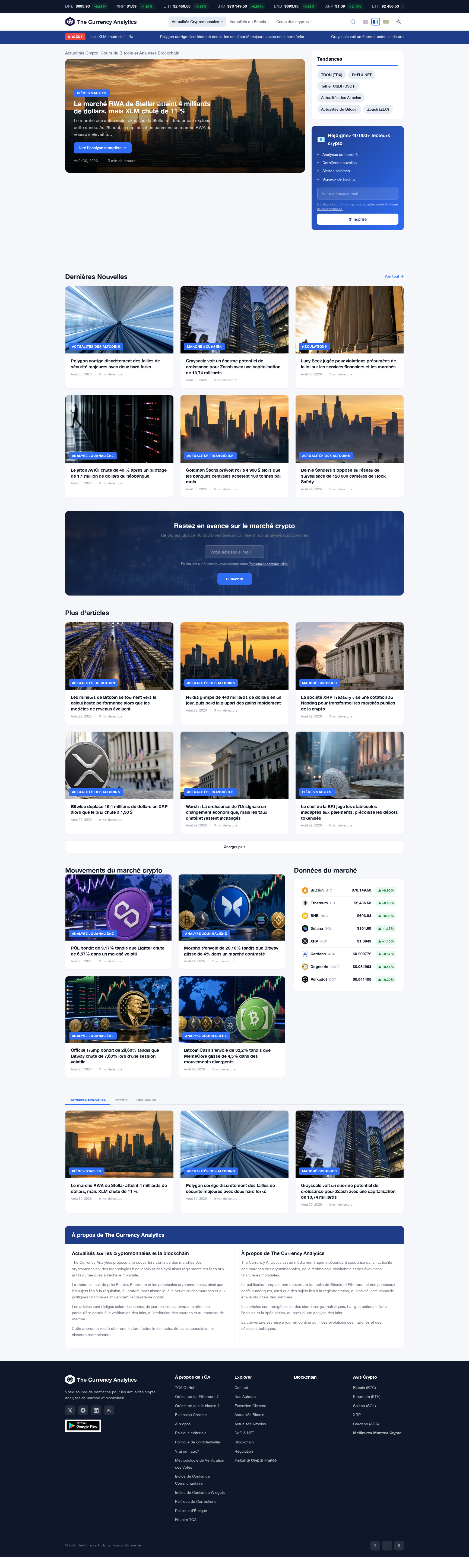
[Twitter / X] (70, 1410)
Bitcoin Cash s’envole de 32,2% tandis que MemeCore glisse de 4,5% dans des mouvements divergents (227, 1055)
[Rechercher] (353, 22)
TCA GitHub (185, 1387)
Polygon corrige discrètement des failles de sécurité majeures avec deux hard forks (213, 36)
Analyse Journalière (93, 456)
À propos (183, 1424)
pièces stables (91, 93)
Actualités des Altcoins (341, 97)
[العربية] (386, 21)
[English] (365, 21)
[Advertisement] (185, 226)
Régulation (243, 1451)
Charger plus (234, 847)
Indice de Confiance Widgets (200, 1492)
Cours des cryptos (292, 21)
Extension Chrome (191, 1415)
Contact (241, 1387)
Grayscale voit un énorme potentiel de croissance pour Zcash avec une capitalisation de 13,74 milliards (233, 366)
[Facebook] (83, 1410)
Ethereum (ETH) (367, 1396)
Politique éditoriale (191, 1433)
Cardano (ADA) (366, 1424)
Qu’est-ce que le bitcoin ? (197, 1406)
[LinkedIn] (96, 1410)
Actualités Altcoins (250, 1424)
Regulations (314, 347)
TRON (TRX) (331, 74)
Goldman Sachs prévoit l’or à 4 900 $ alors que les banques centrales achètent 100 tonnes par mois (233, 475)
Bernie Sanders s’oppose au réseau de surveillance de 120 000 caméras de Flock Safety (343, 475)
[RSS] (109, 1410)
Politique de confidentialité (197, 1442)
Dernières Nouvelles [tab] (87, 1100)
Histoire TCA (186, 1519)
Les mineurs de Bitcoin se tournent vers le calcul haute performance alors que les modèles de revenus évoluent (113, 702)
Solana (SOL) (364, 1406)
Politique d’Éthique (191, 1510)
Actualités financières (210, 456)
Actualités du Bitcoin (248, 21)
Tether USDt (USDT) (338, 86)
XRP (357, 1415)
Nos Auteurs (245, 1396)
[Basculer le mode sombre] (399, 22)
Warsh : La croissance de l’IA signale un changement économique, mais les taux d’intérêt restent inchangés (226, 812)
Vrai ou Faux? (187, 1451)
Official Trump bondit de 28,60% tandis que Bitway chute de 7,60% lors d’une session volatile (115, 1055)
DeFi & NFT (362, 74)
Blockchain (244, 1442)
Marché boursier (204, 347)
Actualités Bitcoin (249, 1415)
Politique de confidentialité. (268, 564)
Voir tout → (394, 276)
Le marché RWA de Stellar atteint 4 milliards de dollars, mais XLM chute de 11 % (142, 107)
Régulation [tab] (146, 1100)
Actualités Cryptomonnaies (195, 21)
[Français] (375, 21)
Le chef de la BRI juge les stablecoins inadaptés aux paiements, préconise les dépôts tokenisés (349, 812)
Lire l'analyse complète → (102, 147)
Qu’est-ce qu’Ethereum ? (197, 1396)
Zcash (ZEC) (378, 109)
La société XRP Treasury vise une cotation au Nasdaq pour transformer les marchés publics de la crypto (348, 702)
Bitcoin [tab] (121, 1100)
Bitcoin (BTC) (364, 1387)
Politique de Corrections (195, 1501)
